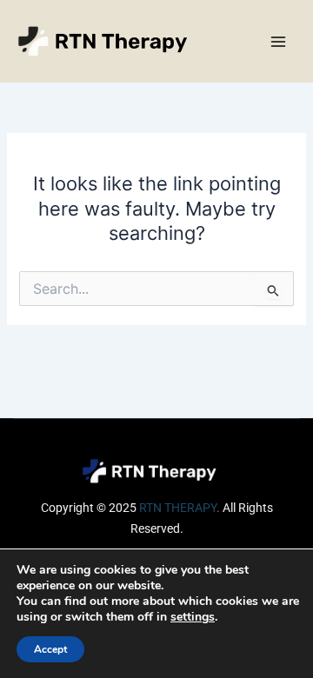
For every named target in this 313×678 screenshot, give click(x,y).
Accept (50, 649)
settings (192, 617)
